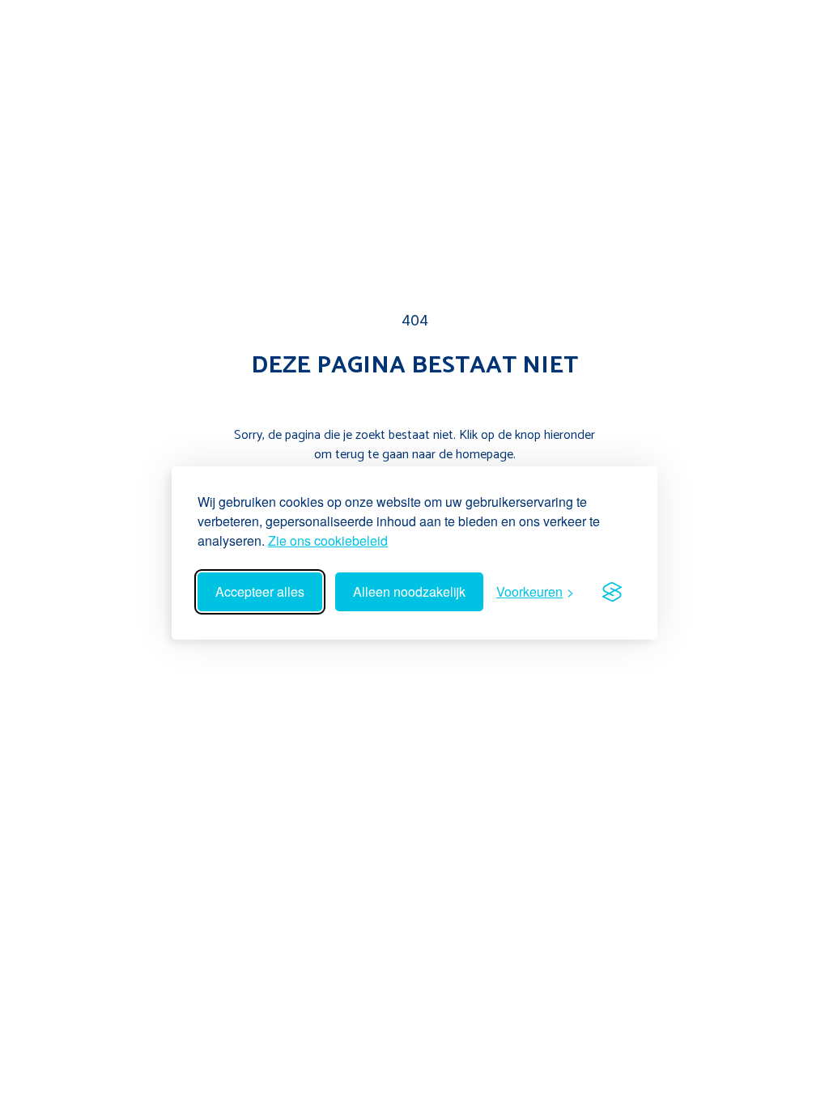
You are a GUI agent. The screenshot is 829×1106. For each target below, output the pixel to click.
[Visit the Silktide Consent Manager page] (612, 591)
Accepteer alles (259, 591)
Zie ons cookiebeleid (328, 540)
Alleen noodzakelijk (409, 591)
